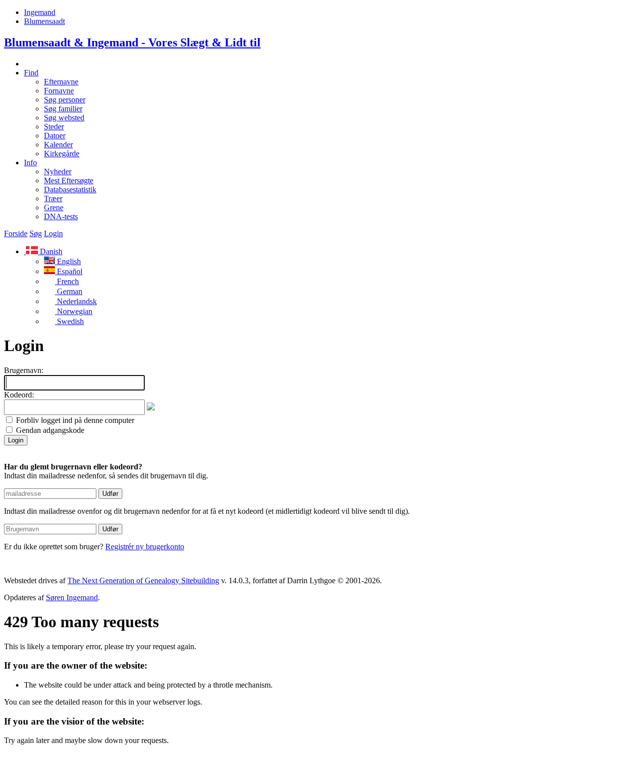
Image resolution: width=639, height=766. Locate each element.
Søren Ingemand (72, 597)
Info (30, 162)
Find (31, 72)
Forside (15, 233)
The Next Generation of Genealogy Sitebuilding (143, 580)
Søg (35, 233)
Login (53, 233)
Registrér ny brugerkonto (144, 546)
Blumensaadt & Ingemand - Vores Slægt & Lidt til (132, 42)
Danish (50, 251)
